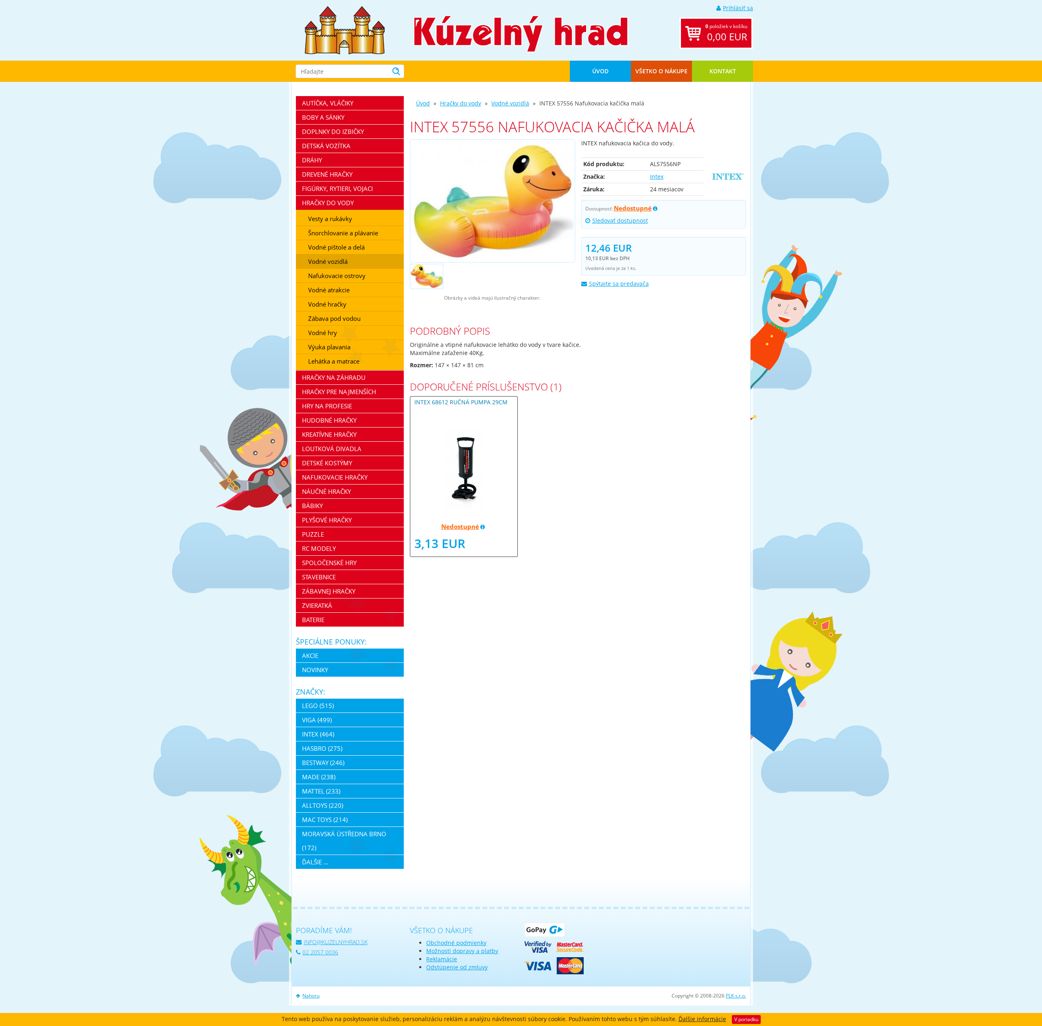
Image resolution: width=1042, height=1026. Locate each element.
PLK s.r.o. (736, 996)
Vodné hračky (327, 304)
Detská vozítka (326, 146)
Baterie (313, 620)
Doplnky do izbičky (333, 131)
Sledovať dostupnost (620, 220)
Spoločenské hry (329, 563)
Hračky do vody (460, 103)
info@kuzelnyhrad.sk (336, 942)
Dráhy (312, 160)
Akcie (310, 655)
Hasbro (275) (322, 748)
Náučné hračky (326, 491)
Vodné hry (322, 333)
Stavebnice (319, 577)
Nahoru (311, 996)
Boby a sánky (323, 117)
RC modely (319, 548)
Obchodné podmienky (456, 943)
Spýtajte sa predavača (619, 283)
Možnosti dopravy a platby (462, 951)
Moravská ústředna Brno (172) (344, 841)
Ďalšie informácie (702, 1019)
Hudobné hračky (329, 420)
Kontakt (722, 71)
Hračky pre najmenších (339, 392)
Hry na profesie (327, 406)
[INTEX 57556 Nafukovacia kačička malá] (492, 201)
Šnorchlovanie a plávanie (343, 233)
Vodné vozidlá (510, 103)
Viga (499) (317, 720)
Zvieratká (317, 605)
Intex (656, 176)
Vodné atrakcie (329, 290)
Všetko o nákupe (661, 71)
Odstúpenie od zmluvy (457, 967)
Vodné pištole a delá (336, 247)
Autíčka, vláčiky (327, 103)
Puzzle (313, 534)
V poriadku (746, 1019)
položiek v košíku (726, 33)
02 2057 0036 (320, 952)
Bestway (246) (323, 763)
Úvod (600, 71)
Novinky (315, 670)
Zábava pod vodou (334, 318)
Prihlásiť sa (738, 8)
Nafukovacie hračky (335, 477)
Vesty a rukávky (330, 219)
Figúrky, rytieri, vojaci (337, 188)
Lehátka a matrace (333, 361)
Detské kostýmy (327, 463)
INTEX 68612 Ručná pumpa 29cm (461, 402)
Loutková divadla (331, 449)
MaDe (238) (318, 777)
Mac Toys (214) (325, 820)
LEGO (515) (318, 706)
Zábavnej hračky (328, 591)
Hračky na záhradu (334, 377)
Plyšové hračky (327, 520)
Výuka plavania (329, 347)
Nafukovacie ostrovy (337, 276)
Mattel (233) (321, 791)
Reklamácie (441, 959)
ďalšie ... (315, 862)
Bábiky (312, 506)
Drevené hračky (327, 174)
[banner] (344, 29)
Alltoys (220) (322, 805)
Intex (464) (318, 734)
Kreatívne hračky (329, 434)
